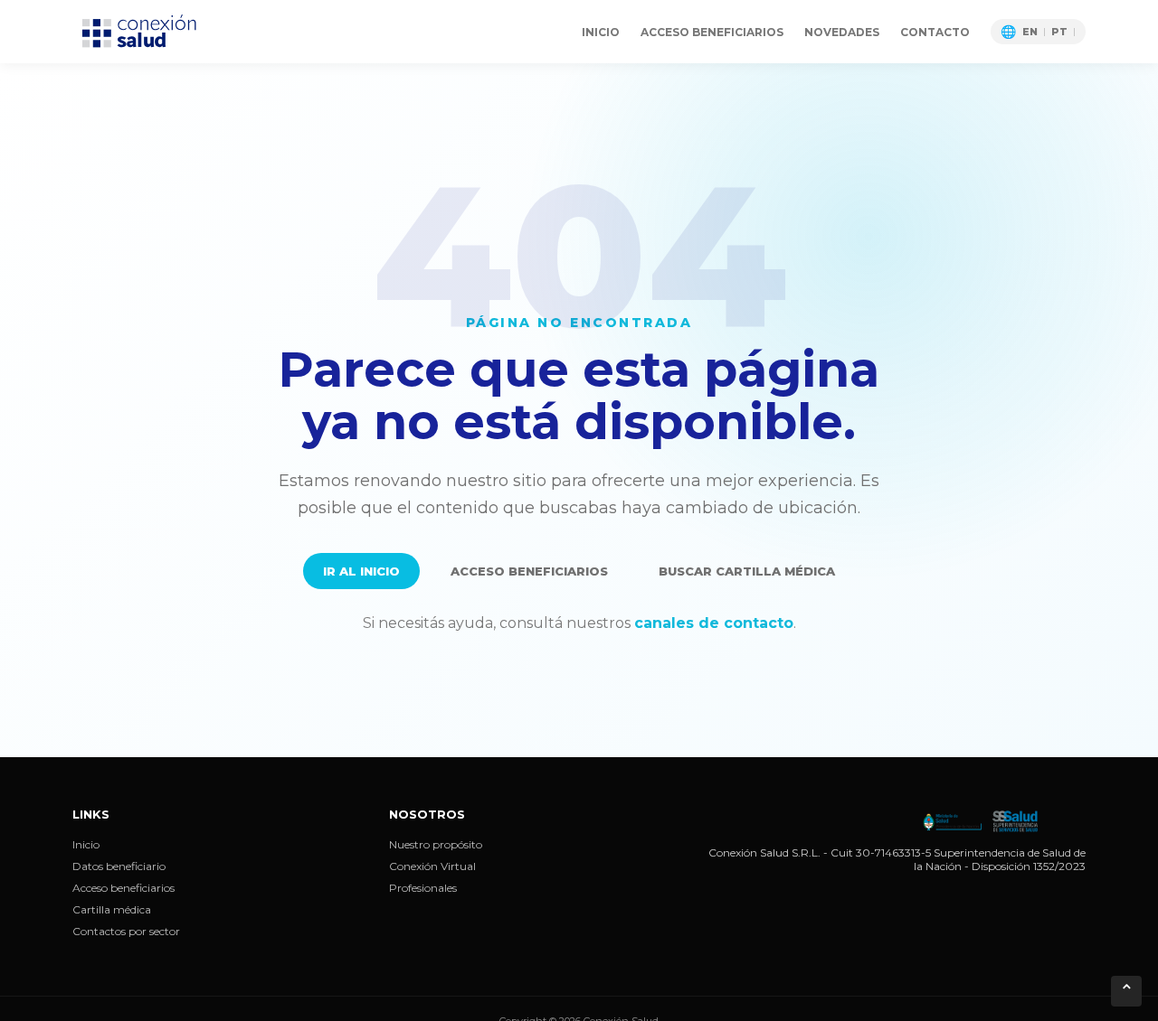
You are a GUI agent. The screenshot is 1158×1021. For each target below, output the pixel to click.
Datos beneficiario (119, 866)
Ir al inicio (361, 571)
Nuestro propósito (435, 844)
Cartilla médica (111, 909)
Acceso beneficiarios (712, 32)
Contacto (935, 32)
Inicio (601, 32)
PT (1059, 32)
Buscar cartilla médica (747, 571)
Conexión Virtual (432, 866)
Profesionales (423, 888)
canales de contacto (713, 623)
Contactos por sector (126, 931)
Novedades (841, 32)
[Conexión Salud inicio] (140, 32)
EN (1030, 32)
